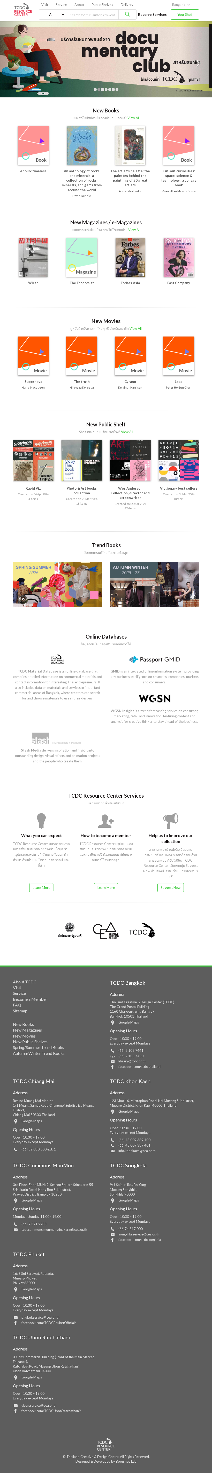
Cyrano (130, 382)
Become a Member (30, 999)
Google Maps (128, 1022)
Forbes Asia (130, 283)
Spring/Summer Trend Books (38, 1047)
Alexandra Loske (130, 191)
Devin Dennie (81, 195)
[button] (16, 59)
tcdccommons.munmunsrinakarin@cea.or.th (54, 1229)
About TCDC (24, 981)
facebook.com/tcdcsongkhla (139, 1240)
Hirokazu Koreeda (82, 387)
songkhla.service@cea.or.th (138, 1234)
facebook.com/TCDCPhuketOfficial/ (48, 1323)
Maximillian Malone (174, 191)
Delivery (127, 5)
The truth (82, 382)
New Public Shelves (30, 1041)
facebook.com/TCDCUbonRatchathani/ (51, 1411)
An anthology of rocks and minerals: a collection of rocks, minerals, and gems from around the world (82, 180)
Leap (179, 382)
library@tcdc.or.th (132, 1061)
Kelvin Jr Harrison (130, 387)
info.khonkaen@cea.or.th (137, 1151)
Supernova (33, 382)
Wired (33, 283)
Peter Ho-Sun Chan (179, 387)
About (79, 5)
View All (133, 118)
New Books (23, 1024)
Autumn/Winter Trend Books (39, 1053)
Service (61, 5)
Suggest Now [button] (170, 887)
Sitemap (20, 1010)
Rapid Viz (33, 488)
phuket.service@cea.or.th (40, 1317)
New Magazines (27, 1029)
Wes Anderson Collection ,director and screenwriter (130, 493)
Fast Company (178, 283)
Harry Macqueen (33, 387)
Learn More (41, 887)
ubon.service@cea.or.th (39, 1405)
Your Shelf (184, 14)
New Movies (24, 1035)
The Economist (82, 283)
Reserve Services (152, 14)
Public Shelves (102, 5)
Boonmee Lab (126, 1461)
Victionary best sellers (179, 488)
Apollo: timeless (33, 171)
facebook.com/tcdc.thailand (139, 1066)
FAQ (17, 1004)
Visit (44, 5)
